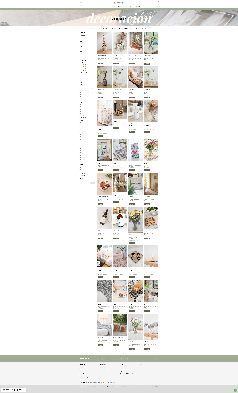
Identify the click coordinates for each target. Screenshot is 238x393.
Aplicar (92, 183)
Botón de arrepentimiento (127, 386)
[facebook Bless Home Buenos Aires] (142, 364)
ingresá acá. (120, 386)
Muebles (114, 6)
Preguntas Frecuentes (104, 366)
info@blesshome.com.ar (124, 371)
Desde (81, 180)
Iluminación (120, 6)
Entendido (16, 390)
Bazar (109, 6)
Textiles (81, 46)
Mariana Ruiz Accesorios (135, 6)
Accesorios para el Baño (84, 52)
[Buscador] (81, 2)
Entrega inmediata (102, 6)
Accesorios (81, 51)
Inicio (115, 16)
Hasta (86, 180)
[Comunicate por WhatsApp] (235, 390)
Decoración (119, 16)
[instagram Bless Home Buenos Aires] (140, 364)
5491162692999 (122, 366)
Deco (126, 6)
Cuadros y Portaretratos (84, 44)
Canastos (81, 43)
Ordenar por (83, 32)
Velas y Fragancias (83, 49)
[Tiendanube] (154, 386)
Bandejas (81, 41)
